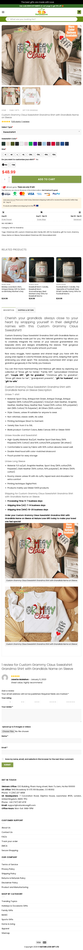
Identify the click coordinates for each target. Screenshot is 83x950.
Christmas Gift (12, 232)
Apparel (5, 928)
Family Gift (42, 232)
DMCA (4, 845)
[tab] (9, 310)
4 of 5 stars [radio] (45, 702)
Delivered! (77, 219)
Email (5, 747)
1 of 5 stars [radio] (5, 702)
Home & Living (8, 924)
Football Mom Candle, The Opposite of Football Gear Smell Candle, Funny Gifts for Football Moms (68, 290)
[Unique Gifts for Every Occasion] (41, 12)
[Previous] (6, 55)
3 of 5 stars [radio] (30, 702)
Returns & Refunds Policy (13, 878)
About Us (6, 827)
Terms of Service (10, 864)
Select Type (7, 127)
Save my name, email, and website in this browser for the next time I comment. (39, 759)
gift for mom (66, 232)
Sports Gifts (7, 919)
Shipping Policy (9, 873)
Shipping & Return (26, 310)
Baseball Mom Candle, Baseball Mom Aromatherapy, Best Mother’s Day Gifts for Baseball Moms (38, 291)
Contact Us (7, 832)
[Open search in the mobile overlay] (41, 19)
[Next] (77, 55)
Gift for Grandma (30, 110)
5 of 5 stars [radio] (61, 702)
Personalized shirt (49, 235)
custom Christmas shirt (27, 232)
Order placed (7, 219)
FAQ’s (4, 836)
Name (5, 736)
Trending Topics (9, 901)
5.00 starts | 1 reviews (20, 121)
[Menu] (3, 12)
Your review (7, 707)
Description (8, 310)
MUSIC (5, 915)
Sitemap (6, 933)
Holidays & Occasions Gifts (15, 905)
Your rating (6, 698)
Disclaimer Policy (10, 882)
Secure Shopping (10, 850)
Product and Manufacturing (15, 887)
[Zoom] (4, 82)
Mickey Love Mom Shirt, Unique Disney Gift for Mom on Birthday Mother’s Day (13, 289)
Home (4, 110)
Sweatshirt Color (9, 138)
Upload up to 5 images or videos (16, 727)
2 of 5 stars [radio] (16, 702)
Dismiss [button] (58, 2)
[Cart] (79, 12)
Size (4, 149)
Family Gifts (14, 110)
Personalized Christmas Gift (31, 235)
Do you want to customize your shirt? (18, 159)
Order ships (41, 219)
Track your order (10, 841)
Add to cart (46, 179)
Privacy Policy (8, 869)
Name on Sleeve (13, 235)
